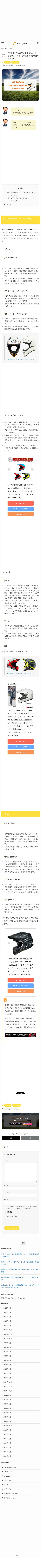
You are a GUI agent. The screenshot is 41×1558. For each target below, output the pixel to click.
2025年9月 (7, 1343)
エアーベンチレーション (19, 198)
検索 (23, 1243)
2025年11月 (7, 1334)
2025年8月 (7, 1347)
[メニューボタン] (2, 43)
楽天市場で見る (20, 503)
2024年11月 (7, 1386)
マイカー (7, 1485)
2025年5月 (7, 1360)
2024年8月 (7, 1395)
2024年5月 (7, 1408)
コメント (7, 1161)
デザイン (14, 195)
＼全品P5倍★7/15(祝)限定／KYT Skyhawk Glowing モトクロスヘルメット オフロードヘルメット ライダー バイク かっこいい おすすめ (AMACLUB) (21, 491)
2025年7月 (7, 1351)
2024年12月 (7, 1382)
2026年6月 (7, 1308)
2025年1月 (7, 1378)
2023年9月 (7, 1430)
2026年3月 (7, 1321)
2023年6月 (7, 1443)
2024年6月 (7, 1404)
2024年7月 (7, 1399)
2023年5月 (7, 1447)
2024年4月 (7, 1413)
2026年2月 (7, 1325)
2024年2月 (7, 1421)
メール (6, 1192)
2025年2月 (7, 1373)
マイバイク (7, 1489)
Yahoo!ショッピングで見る (20, 509)
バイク (16, 1109)
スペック (14, 201)
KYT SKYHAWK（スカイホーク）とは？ (22, 192)
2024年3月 (7, 1417)
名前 (6, 1185)
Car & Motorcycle (10, 1467)
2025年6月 (7, 1356)
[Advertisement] (20, 20)
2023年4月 (7, 1452)
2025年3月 (7, 1369)
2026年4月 (7, 1317)
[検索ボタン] (38, 43)
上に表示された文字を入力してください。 (16, 1216)
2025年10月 (7, 1338)
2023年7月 (7, 1439)
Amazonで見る (20, 514)
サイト (6, 1199)
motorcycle (8, 1109)
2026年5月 (7, 1312)
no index (7, 62)
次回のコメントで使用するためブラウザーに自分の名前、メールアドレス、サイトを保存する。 (22, 1207)
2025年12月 (7, 1330)
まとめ (9, 204)
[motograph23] (20, 43)
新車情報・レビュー (11, 1493)
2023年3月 (7, 1456)
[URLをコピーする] (30, 1138)
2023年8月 (7, 1434)
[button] (11, 1138)
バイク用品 (15, 62)
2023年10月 (7, 1426)
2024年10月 (7, 1391)
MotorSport (7, 1472)
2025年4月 (7, 1365)
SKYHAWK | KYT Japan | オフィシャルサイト (20, 359)
